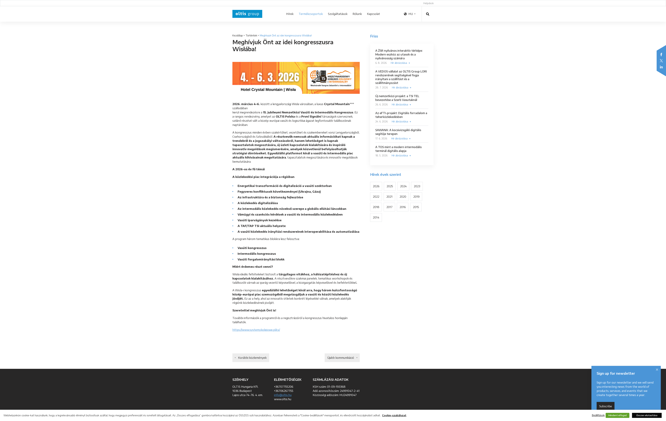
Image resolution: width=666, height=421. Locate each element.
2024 (403, 186)
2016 (403, 207)
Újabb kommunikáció (340, 357)
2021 (389, 196)
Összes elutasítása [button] (646, 415)
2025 (390, 186)
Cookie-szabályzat (394, 415)
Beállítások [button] (598, 415)
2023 (417, 186)
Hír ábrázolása (399, 62)
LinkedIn (661, 67)
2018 (376, 207)
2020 (403, 196)
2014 (376, 217)
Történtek (251, 35)
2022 (376, 196)
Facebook (661, 54)
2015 (416, 207)
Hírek (289, 14)
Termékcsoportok (311, 14)
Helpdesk (428, 3)
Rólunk (357, 14)
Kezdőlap (237, 35)
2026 (376, 186)
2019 (416, 196)
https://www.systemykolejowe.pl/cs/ (256, 330)
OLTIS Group (247, 14)
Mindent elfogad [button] (617, 415)
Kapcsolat (373, 14)
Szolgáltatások (337, 14)
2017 (389, 207)
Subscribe (605, 406)
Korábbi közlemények (252, 357)
